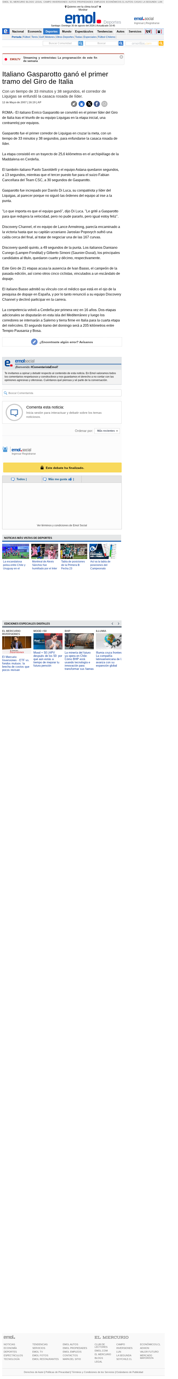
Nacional (18, 31)
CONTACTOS (70, 1355)
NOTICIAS (9, 1344)
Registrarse (153, 23)
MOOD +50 (40, 631)
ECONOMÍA (10, 1348)
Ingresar (139, 23)
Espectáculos (84, 31)
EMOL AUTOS (70, 1344)
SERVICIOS (38, 1348)
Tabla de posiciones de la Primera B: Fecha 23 (73, 565)
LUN (118, 1351)
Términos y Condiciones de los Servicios (92, 1372)
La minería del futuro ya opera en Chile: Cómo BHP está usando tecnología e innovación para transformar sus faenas (79, 660)
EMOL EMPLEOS (72, 1351)
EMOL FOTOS (40, 1355)
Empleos (99, 2)
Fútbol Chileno (106, 37)
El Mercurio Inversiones (11, 633)
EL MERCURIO (103, 1354)
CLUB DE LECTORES (101, 1345)
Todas (78, 37)
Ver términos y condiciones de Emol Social (62, 525)
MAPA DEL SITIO (72, 1359)
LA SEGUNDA (123, 1355)
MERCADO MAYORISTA (146, 1356)
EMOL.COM (101, 1350)
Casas (138, 2)
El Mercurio (17, 2)
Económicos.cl (115, 2)
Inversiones (60, 2)
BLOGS (99, 1358)
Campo (47, 2)
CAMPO (120, 1344)
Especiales (90, 37)
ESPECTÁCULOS (13, 1355)
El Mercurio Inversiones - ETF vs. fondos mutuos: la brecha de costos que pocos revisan (16, 663)
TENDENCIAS (40, 1344)
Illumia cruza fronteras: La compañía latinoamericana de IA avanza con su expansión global (110, 659)
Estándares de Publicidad (129, 1372)
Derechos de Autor (34, 1372)
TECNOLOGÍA (12, 1359)
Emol (6, 2)
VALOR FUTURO (149, 1351)
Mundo (66, 31)
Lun (160, 2)
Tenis (34, 37)
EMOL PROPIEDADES (75, 1348)
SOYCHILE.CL (124, 1359)
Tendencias (104, 31)
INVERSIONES (124, 1348)
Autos (72, 2)
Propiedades (85, 2)
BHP (67, 631)
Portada (16, 37)
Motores (50, 37)
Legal (38, 2)
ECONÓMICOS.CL (150, 1344)
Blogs (30, 2)
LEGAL (98, 1361)
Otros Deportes (65, 37)
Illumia (101, 631)
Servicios (135, 31)
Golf (41, 37)
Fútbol (26, 37)
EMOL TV (37, 1351)
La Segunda (150, 2)
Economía (34, 31)
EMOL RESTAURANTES (45, 1359)
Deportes (52, 31)
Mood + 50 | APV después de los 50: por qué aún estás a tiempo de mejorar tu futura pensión (47, 659)
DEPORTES (10, 1351)
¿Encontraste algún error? (66, 342)
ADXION (144, 1348)
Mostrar (83, 9)
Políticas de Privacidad (57, 1372)
